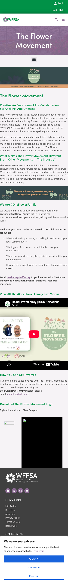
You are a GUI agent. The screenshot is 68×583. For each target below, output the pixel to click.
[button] (63, 19)
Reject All (34, 576)
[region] (34, 559)
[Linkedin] (14, 490)
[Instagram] (20, 490)
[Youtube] (26, 490)
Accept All (34, 559)
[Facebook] (7, 490)
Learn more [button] (38, 551)
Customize (34, 567)
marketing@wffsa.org (18, 277)
